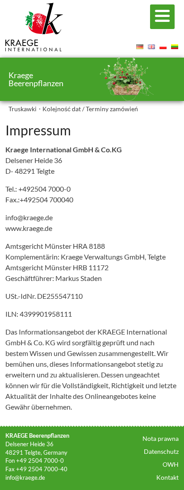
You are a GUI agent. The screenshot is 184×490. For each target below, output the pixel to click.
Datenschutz (161, 451)
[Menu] (162, 16)
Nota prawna (160, 438)
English (151, 46)
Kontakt (167, 477)
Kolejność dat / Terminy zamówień (90, 109)
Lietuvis (175, 46)
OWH (171, 464)
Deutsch (140, 46)
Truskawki (22, 109)
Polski (163, 46)
